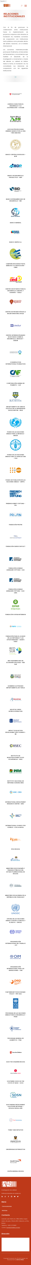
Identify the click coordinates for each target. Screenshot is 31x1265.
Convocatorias (7, 1206)
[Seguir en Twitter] (18, 1196)
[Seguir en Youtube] (14, 1196)
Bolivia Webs (20, 1259)
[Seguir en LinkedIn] (2, 1196)
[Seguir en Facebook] (8, 1196)
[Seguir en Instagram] (11, 1196)
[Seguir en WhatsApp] (5, 1196)
